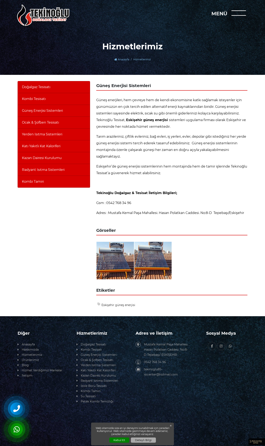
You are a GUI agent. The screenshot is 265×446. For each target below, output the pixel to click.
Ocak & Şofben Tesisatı (40, 122)
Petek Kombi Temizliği (97, 401)
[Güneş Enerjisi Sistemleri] (115, 260)
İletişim (27, 375)
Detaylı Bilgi (143, 440)
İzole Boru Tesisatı (94, 386)
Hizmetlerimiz (32, 355)
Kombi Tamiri (33, 182)
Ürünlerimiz (30, 360)
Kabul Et (119, 440)
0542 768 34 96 (155, 362)
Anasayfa (123, 59)
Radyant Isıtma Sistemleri (43, 170)
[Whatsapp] (230, 346)
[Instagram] (221, 346)
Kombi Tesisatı (34, 99)
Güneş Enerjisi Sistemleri (42, 111)
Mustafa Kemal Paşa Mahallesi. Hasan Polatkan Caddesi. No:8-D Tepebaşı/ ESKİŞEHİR (166, 350)
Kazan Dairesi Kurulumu (42, 158)
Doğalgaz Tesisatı (36, 87)
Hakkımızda (30, 349)
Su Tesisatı (88, 396)
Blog (25, 365)
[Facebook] (212, 346)
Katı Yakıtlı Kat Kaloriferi (41, 146)
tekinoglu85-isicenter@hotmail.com (161, 371)
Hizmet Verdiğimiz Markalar (42, 370)
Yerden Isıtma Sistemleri (42, 134)
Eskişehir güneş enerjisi (118, 305)
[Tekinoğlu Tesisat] (43, 15)
